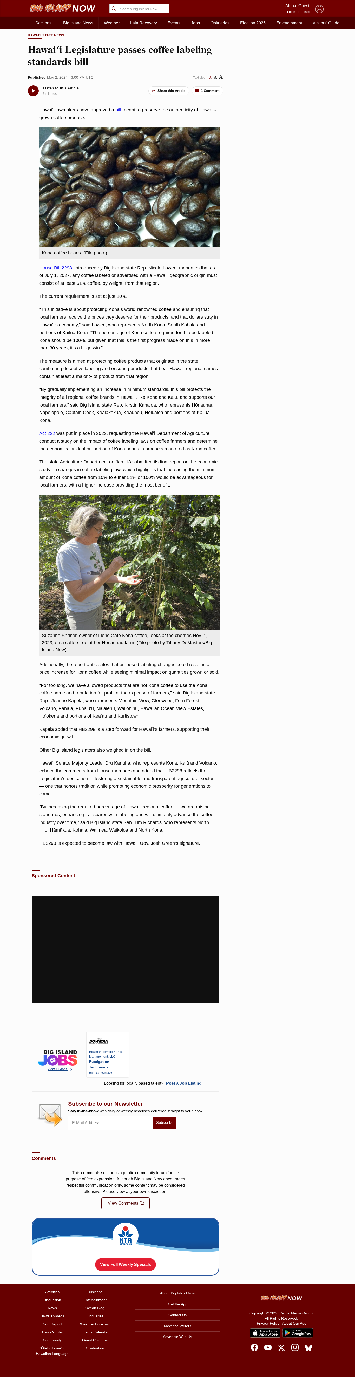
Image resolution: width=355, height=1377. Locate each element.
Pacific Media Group (296, 1313)
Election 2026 (253, 23)
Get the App (177, 1304)
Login (291, 12)
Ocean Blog (94, 1308)
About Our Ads (294, 1323)
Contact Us (177, 1315)
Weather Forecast (95, 1324)
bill (118, 109)
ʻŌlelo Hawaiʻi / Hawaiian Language (52, 1351)
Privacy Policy (268, 1323)
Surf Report (52, 1324)
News (52, 1308)
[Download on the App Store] (265, 1333)
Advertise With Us (177, 1337)
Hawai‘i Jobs (52, 1332)
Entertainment (289, 23)
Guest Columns (95, 1340)
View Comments (126, 1203)
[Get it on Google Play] (297, 1333)
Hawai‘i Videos (52, 1316)
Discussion (52, 1300)
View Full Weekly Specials (125, 1264)
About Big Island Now (177, 1293)
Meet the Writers (177, 1326)
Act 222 (47, 433)
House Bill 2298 (55, 268)
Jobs (195, 23)
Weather (112, 23)
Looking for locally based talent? (153, 1083)
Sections (43, 23)
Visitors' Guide (326, 23)
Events (174, 23)
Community (52, 1340)
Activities (52, 1292)
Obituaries (220, 23)
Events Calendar (95, 1332)
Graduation (95, 1348)
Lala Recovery (143, 23)
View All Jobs (58, 1069)
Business (95, 1292)
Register (304, 12)
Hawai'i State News (46, 35)
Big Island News (78, 23)
